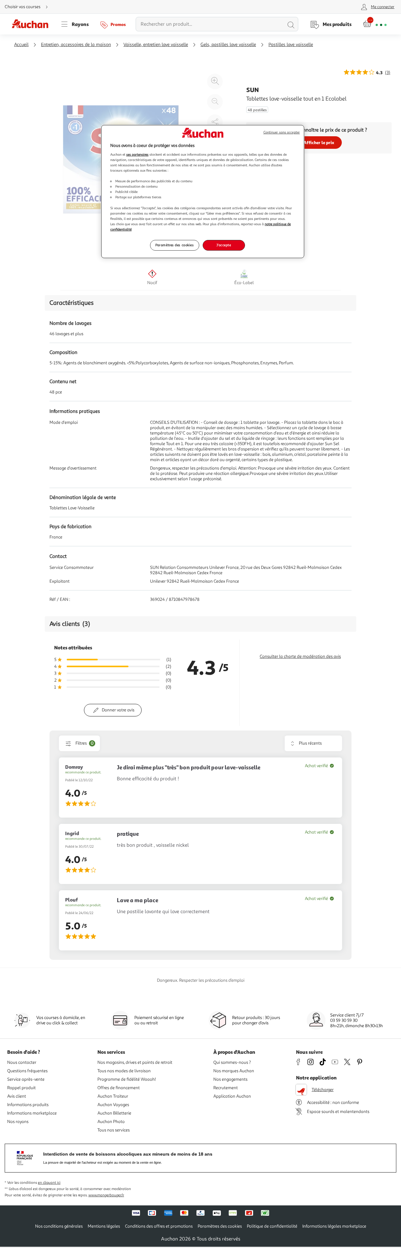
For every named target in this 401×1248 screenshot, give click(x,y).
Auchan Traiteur (112, 1096)
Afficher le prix (319, 142)
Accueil (21, 45)
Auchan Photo (111, 1121)
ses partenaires (137, 154)
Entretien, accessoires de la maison (76, 45)
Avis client (16, 1096)
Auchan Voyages (113, 1104)
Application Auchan (232, 1096)
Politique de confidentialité (272, 1226)
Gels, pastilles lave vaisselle (228, 45)
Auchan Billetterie (114, 1113)
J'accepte (223, 245)
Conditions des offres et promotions (159, 1226)
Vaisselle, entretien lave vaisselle (155, 45)
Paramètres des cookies (174, 245)
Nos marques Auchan (233, 1071)
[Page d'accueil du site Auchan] (32, 24)
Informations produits (28, 1104)
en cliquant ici (49, 1182)
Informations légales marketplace (334, 1226)
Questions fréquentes (27, 1071)
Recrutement (225, 1087)
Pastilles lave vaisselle (290, 45)
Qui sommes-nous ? (232, 1062)
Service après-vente (25, 1079)
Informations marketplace (32, 1113)
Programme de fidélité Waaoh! (126, 1079)
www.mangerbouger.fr (106, 1195)
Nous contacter (21, 1062)
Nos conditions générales (59, 1226)
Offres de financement (118, 1087)
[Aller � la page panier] (375, 24)
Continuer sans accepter (281, 132)
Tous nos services (113, 1130)
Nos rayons (18, 1121)
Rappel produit (21, 1087)
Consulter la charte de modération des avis (300, 656)
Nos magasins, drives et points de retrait (134, 1062)
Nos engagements (230, 1079)
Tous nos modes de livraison (124, 1071)
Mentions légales (104, 1226)
